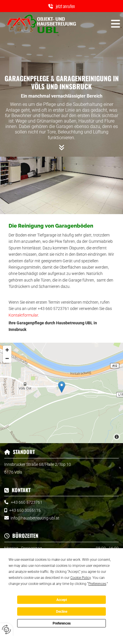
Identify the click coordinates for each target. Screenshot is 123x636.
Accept (61, 600)
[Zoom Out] (7, 358)
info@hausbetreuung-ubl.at (35, 518)
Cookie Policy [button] (80, 578)
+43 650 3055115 (25, 510)
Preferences (62, 623)
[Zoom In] (7, 350)
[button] (61, 6)
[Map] (61, 393)
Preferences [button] (97, 584)
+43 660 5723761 (26, 502)
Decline (61, 612)
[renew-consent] (6, 629)
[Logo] (41, 24)
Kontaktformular (23, 315)
